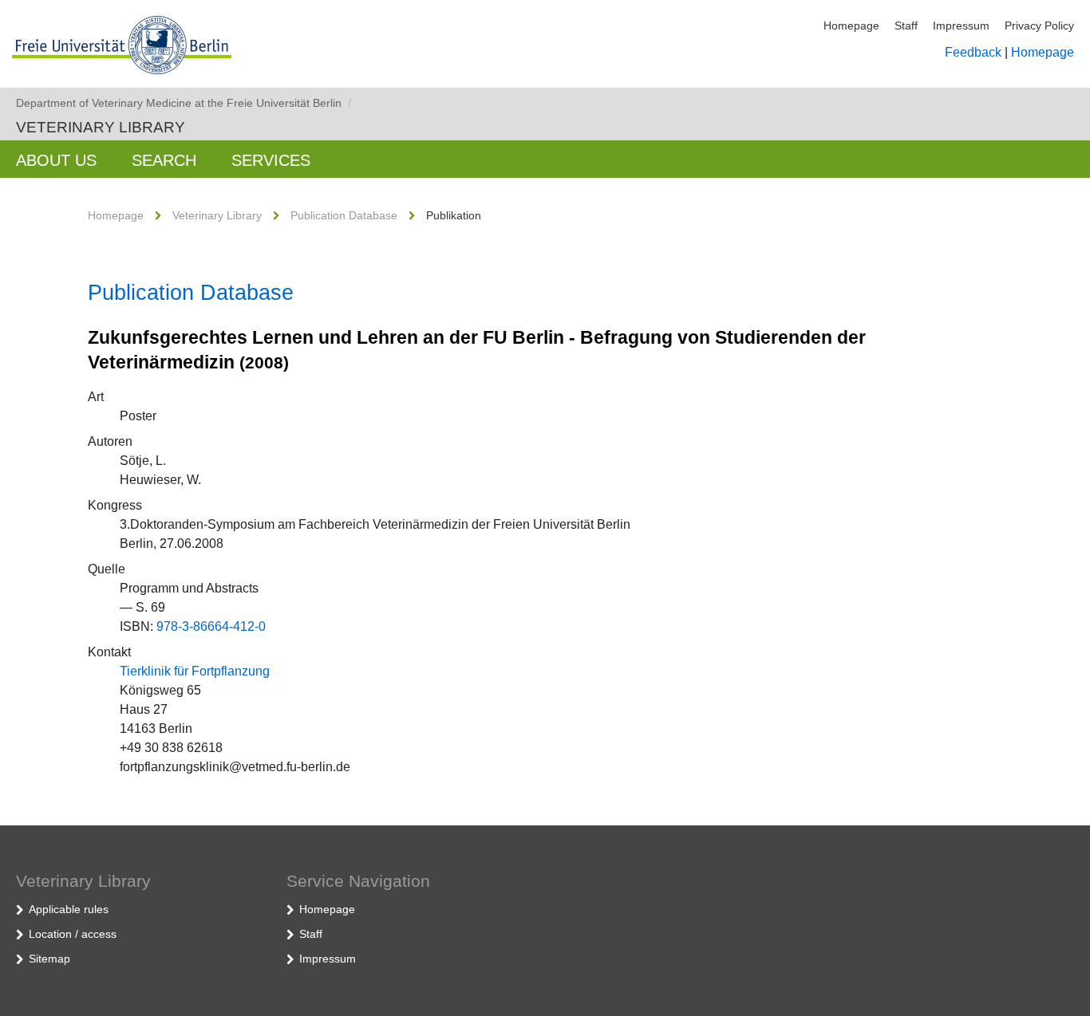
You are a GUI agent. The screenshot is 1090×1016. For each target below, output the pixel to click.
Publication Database (343, 215)
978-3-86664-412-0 (211, 626)
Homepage (851, 25)
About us (56, 160)
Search (164, 160)
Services (270, 160)
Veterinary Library (100, 127)
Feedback (973, 52)
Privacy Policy (1039, 25)
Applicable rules (69, 909)
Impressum (961, 25)
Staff (906, 25)
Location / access (73, 933)
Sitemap (49, 958)
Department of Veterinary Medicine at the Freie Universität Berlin (183, 102)
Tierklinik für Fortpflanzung (195, 671)
